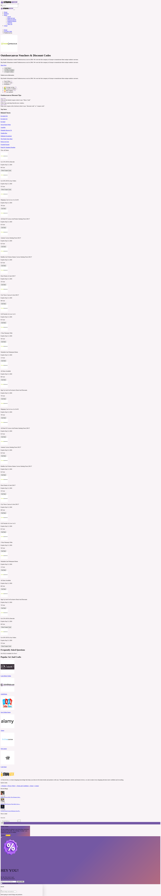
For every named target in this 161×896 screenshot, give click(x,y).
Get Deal (3, 208)
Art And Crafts (8, 31)
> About (31, 786)
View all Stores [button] (5, 150)
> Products (3, 786)
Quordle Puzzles (5, 144)
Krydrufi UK (4, 116)
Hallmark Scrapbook (6, 136)
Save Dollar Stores (6, 712)
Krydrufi (3, 121)
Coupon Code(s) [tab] (9, 71)
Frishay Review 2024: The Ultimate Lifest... (10, 797)
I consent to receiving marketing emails (10, 883)
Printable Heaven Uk (6, 130)
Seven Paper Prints (6, 124)
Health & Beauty (11, 21)
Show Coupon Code (6, 170)
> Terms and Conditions (22, 786)
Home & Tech (11, 18)
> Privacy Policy (11, 786)
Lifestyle (9, 22)
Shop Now (3, 65)
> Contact (36, 786)
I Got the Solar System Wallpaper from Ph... (10, 811)
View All (9, 24)
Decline (3, 835)
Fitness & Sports (11, 19)
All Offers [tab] (8, 68)
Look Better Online (6, 676)
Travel (9, 16)
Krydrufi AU (4, 119)
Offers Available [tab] (9, 70)
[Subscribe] (19, 821)
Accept (8, 835)
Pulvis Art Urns (5, 141)
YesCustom (4, 748)
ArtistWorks (4, 694)
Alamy (2, 730)
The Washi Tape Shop (6, 139)
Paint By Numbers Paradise (8, 147)
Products (6, 13)
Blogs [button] (5, 15)
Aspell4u (3, 127)
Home (5, 12)
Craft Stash (4, 767)
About (5, 25)
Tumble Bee (4, 133)
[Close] (14, 9)
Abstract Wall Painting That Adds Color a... (10, 804)
